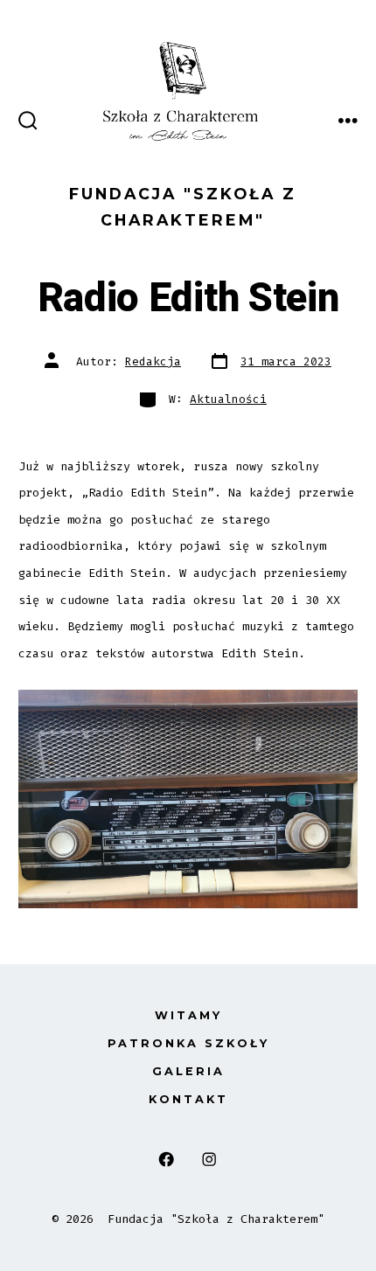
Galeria (188, 1071)
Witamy (188, 1015)
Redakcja (153, 361)
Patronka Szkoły (188, 1043)
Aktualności (228, 399)
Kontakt (188, 1099)
